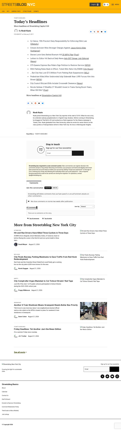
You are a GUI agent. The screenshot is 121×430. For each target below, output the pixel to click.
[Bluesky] (112, 376)
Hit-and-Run (17, 230)
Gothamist (35, 51)
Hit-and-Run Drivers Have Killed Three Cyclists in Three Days (41, 233)
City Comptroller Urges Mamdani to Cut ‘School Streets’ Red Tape (43, 281)
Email (48, 153)
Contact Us (5, 395)
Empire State (16, 11)
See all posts (19, 352)
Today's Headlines (19, 18)
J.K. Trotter (22, 336)
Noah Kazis (26, 31)
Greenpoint (17, 302)
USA (3, 11)
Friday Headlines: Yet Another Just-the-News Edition (37, 329)
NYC (8, 11)
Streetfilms (27, 11)
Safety (16, 278)
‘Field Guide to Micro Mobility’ (10, 410)
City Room (88, 69)
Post (76, 55)
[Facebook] (107, 376)
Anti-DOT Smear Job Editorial (76, 58)
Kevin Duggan (23, 268)
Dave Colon (22, 316)
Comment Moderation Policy (10, 407)
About (4, 388)
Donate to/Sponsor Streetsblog (11, 403)
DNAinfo (34, 44)
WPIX (87, 65)
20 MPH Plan (67, 55)
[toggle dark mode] (106, 4)
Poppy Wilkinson (24, 290)
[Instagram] (117, 376)
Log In (93, 4)
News (33, 61)
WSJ (86, 73)
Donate (36, 11)
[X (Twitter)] (102, 376)
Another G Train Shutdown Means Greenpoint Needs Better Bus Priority (46, 305)
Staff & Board (6, 399)
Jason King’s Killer (78, 48)
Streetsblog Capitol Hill (51, 95)
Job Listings (5, 414)
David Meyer (22, 244)
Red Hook (17, 254)
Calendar (4, 391)
